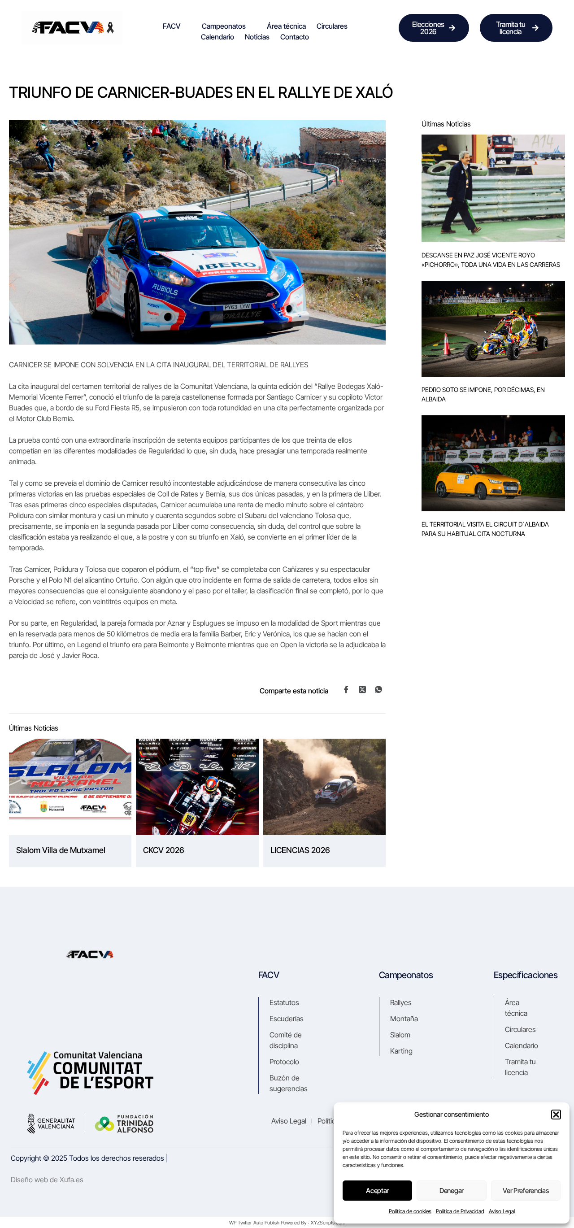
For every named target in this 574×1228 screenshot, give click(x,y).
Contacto (294, 36)
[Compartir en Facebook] (346, 690)
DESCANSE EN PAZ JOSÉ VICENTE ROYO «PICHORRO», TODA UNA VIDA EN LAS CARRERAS (491, 259)
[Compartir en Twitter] (362, 689)
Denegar (451, 1190)
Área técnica (286, 26)
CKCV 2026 (163, 850)
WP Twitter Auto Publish (254, 1222)
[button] (556, 1114)
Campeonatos (224, 26)
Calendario (217, 36)
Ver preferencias (525, 1190)
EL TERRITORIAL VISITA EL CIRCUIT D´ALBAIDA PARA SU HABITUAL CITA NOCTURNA (485, 528)
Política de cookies (410, 1211)
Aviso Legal (502, 1211)
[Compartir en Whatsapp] (378, 690)
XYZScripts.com (328, 1222)
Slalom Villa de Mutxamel (60, 850)
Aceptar (377, 1190)
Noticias (257, 36)
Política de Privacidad (460, 1211)
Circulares (332, 26)
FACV (172, 26)
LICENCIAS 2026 (300, 850)
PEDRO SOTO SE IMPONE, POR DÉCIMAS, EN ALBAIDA (483, 394)
